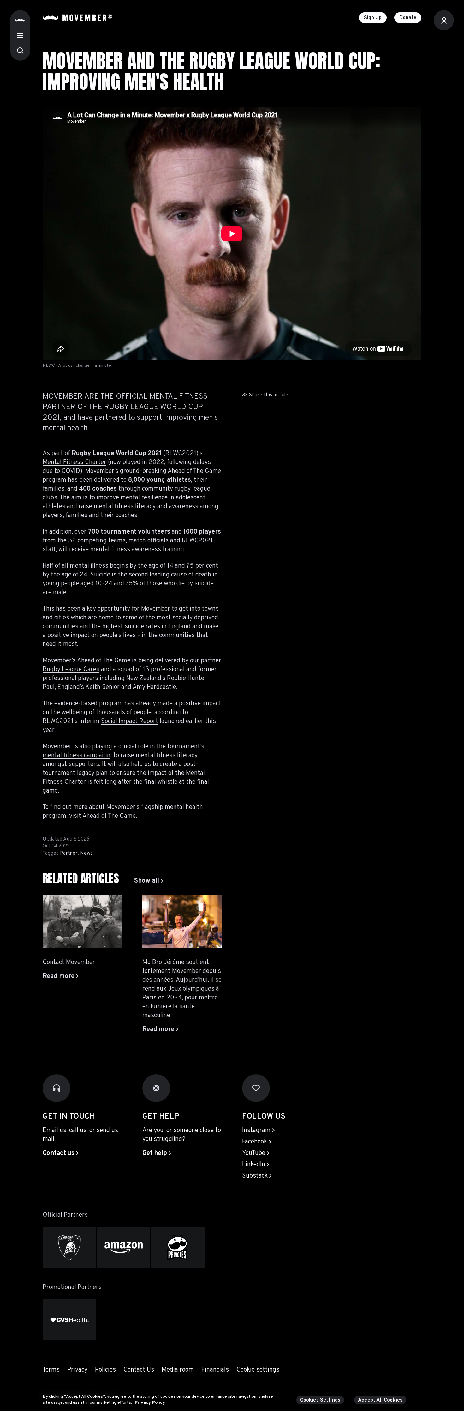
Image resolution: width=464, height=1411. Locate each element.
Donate (407, 18)
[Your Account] (443, 20)
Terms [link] (51, 1370)
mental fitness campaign (76, 755)
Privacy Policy (150, 1402)
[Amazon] (124, 1247)
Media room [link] (178, 1370)
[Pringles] (178, 1247)
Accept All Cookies (380, 1400)
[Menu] (20, 35)
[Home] (20, 20)
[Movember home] (77, 17)
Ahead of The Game (194, 471)
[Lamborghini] (69, 1247)
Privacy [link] (77, 1370)
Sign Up (373, 18)
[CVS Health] (69, 1319)
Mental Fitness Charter (74, 462)
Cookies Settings (320, 1400)
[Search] (20, 50)
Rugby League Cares (71, 670)
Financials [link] (215, 1370)
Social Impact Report (129, 721)
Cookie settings (257, 1370)
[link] (148, 881)
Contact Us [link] (138, 1370)
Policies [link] (105, 1370)
